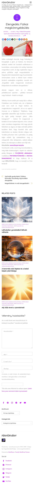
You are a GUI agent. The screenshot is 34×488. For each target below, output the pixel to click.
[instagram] (12, 402)
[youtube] (25, 402)
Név (5, 354)
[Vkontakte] (19, 39)
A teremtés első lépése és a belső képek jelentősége (15, 270)
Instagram (8, 469)
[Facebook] (3, 39)
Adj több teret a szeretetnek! (13, 307)
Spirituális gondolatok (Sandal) (12, 224)
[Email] (15, 39)
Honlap (6, 368)
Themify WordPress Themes (22, 452)
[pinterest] (8, 402)
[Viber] (22, 39)
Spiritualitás (24, 34)
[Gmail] (17, 39)
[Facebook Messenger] (8, 39)
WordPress (11, 452)
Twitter (7, 477)
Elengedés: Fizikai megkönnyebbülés (17, 25)
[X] (12, 39)
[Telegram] (10, 39)
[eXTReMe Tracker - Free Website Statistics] (3, 441)
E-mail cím (8, 361)
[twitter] (20, 402)
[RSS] (24, 39)
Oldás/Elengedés (24, 31)
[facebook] (3, 402)
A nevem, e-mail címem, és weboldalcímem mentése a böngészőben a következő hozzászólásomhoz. (16, 376)
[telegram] (16, 402)
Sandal (5, 31)
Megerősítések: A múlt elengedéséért (17, 183)
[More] (26, 39)
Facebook (8, 460)
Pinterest (8, 464)
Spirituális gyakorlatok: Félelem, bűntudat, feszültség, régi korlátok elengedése (16, 178)
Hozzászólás (8, 331)
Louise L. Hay (15, 31)
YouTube (8, 481)
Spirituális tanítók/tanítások (12, 34)
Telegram (8, 473)
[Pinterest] (5, 39)
